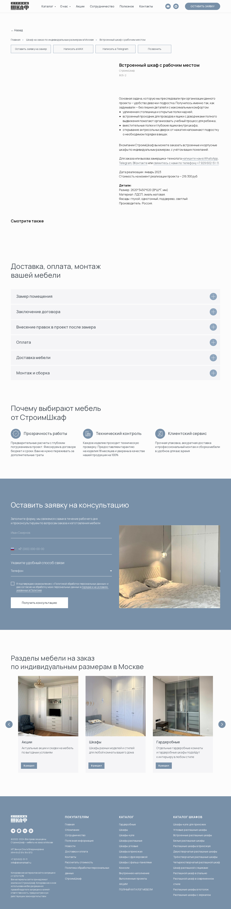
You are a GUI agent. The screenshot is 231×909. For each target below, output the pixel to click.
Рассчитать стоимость (79, 862)
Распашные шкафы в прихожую (192, 846)
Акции (80, 6)
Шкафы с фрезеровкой (133, 857)
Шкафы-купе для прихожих (189, 824)
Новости (70, 846)
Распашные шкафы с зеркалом (192, 895)
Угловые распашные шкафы (190, 829)
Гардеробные (168, 742)
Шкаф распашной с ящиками (190, 867)
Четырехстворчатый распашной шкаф (196, 862)
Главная (15, 39)
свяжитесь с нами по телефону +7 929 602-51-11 (186, 163)
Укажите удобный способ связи (37, 562)
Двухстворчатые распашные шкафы (195, 851)
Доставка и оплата (76, 851)
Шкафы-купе (126, 835)
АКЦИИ (123, 884)
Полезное (127, 6)
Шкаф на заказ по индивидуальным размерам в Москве (60, 39)
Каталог (48, 6)
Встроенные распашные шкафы (192, 835)
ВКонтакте (140, 163)
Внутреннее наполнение (134, 873)
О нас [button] (64, 6)
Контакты (146, 6)
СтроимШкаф (73, 878)
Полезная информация (79, 840)
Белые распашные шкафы (188, 840)
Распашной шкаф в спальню (190, 873)
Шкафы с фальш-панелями (135, 862)
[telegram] (13, 831)
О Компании (72, 829)
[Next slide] (222, 724)
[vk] (25, 831)
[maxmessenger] (31, 831)
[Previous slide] (9, 724)
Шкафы (95, 742)
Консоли (124, 867)
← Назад (17, 30)
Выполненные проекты (133, 878)
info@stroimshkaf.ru (21, 862)
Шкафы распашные (130, 840)
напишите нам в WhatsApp (200, 158)
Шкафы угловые (128, 846)
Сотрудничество (102, 6)
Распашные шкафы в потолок (191, 889)
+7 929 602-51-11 (19, 859)
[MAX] (176, 6)
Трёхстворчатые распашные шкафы (195, 857)
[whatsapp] (19, 831)
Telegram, (125, 163)
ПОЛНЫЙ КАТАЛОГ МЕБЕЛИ (136, 889)
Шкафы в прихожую (131, 851)
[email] (168, 6)
